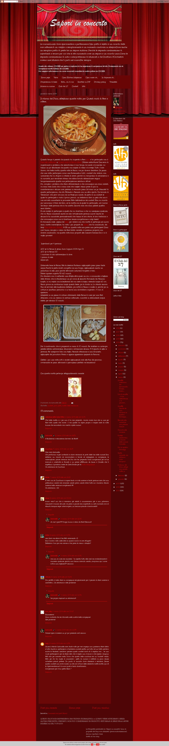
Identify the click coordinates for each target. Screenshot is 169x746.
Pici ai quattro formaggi (123, 448)
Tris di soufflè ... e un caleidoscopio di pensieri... (123, 398)
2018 (118, 328)
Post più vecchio (100, 707)
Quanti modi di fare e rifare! (69, 162)
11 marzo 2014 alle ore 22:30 (71, 519)
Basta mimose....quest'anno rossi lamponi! (123, 457)
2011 (118, 491)
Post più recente (48, 707)
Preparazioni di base (48, 82)
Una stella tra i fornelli (53, 227)
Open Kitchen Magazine (72, 77)
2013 (118, 483)
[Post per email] (72, 403)
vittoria (47, 577)
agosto (121, 360)
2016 (118, 335)
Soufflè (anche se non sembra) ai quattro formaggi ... (122, 411)
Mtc (83, 86)
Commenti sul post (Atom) (57, 713)
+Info (97, 744)
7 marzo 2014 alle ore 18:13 (63, 449)
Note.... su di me (67, 82)
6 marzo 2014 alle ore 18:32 (65, 435)
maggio (121, 370)
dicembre (121, 345)
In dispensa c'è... (108, 77)
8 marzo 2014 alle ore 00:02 (60, 498)
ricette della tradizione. (70, 406)
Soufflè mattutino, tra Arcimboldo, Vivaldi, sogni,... (123, 385)
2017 (118, 332)
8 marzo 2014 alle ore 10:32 (60, 535)
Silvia (85, 224)
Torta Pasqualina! (88, 464)
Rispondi (48, 428)
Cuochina (48, 449)
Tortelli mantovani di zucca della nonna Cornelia (123, 440)
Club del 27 (63, 86)
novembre (122, 349)
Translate (113, 82)
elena (47, 498)
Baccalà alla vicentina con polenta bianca (123, 423)
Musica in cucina (47, 86)
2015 (118, 339)
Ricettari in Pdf (84, 82)
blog (66, 222)
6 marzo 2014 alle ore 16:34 (75, 417)
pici (88, 159)
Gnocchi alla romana (122, 431)
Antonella (48, 435)
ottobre (121, 353)
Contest (75, 86)
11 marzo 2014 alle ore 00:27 (63, 611)
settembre (122, 356)
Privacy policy (100, 82)
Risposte (51, 515)
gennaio (121, 479)
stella (47, 535)
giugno (121, 367)
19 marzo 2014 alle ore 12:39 (59, 643)
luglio (120, 363)
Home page (45, 77)
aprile (120, 374)
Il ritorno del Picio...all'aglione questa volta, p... (123, 468)
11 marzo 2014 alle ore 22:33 (65, 630)
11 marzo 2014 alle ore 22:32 (71, 556)
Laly (46, 643)
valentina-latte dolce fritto (54, 417)
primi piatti (57, 406)
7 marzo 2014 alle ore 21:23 (60, 477)
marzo (121, 377)
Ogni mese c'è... (92, 77)
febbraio (121, 475)
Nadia (47, 477)
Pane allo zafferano (48, 162)
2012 (118, 487)
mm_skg (48, 611)
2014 (118, 342)
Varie (56, 77)
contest (50, 406)
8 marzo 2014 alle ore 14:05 (61, 577)
